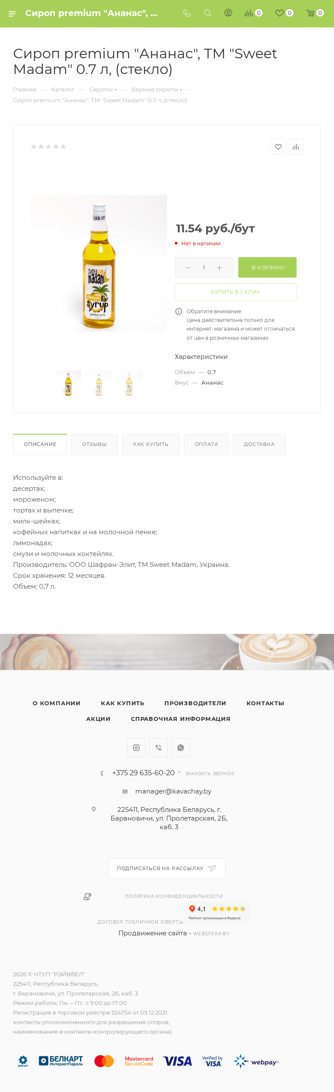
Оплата (206, 444)
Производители (195, 703)
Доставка (259, 444)
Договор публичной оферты (140, 922)
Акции (98, 718)
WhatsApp (180, 747)
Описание (40, 444)
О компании (57, 703)
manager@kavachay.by (173, 791)
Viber (158, 747)
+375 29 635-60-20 (143, 773)
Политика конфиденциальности (174, 896)
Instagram (136, 747)
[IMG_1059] (98, 263)
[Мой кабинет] (228, 14)
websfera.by (211, 934)
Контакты (265, 703)
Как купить (151, 444)
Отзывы (94, 444)
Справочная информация (181, 718)
